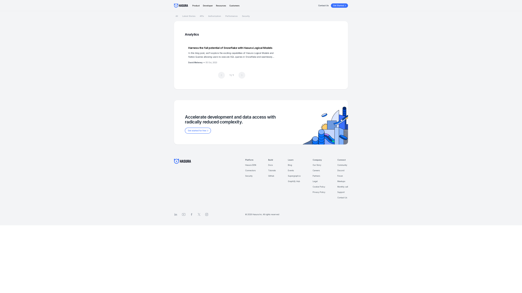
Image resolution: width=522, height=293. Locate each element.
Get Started (338, 5)
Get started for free (197, 130)
